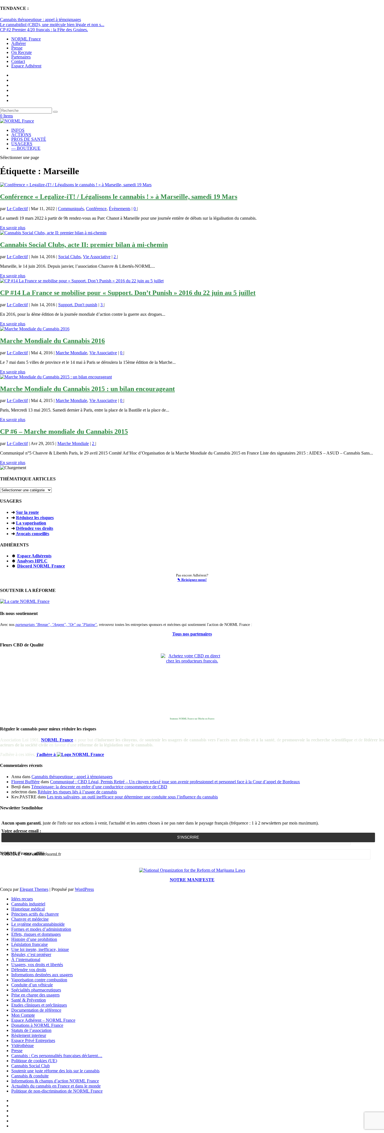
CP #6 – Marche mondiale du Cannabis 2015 (64, 431)
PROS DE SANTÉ (28, 139)
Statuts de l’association (31, 1030)
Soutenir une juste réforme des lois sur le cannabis (55, 1070)
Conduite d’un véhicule (32, 984)
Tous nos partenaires (192, 634)
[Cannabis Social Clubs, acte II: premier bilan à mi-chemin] (53, 232)
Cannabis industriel (28, 904)
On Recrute (21, 52)
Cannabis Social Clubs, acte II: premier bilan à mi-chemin (84, 244)
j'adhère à (47, 754)
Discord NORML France (41, 566)
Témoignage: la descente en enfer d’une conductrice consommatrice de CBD (99, 786)
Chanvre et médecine (30, 919)
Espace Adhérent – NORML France (43, 1020)
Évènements (119, 208)
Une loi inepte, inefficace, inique (40, 949)
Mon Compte (23, 1015)
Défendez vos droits (34, 528)
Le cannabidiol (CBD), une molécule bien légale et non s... (52, 24)
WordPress (84, 889)
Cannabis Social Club (30, 1065)
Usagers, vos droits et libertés (37, 964)
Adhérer (18, 43)
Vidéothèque (22, 1045)
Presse (16, 48)
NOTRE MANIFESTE (192, 879)
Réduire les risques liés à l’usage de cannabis (77, 791)
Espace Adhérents (34, 555)
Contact (18, 61)
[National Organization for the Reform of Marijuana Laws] (192, 870)
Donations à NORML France (37, 1025)
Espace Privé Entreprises (33, 1040)
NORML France (26, 39)
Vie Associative (96, 256)
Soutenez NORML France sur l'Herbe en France (192, 719)
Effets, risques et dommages (36, 934)
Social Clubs (69, 256)
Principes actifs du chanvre (35, 914)
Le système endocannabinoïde (38, 924)
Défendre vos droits (28, 969)
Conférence (96, 208)
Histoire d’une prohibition (34, 939)
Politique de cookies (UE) (34, 1060)
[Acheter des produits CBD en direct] (192, 684)
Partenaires (21, 57)
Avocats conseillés (32, 533)
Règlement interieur (28, 1035)
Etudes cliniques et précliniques (39, 1005)
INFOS (17, 130)
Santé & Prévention (28, 1000)
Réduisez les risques (35, 517)
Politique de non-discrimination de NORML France (57, 1091)
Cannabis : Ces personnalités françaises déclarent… (56, 1055)
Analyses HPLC (32, 560)
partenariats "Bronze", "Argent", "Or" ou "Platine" (56, 624)
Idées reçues (22, 898)
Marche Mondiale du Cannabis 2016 (52, 340)
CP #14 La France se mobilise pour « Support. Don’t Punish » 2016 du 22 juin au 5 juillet (128, 292)
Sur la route (27, 512)
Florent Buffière (25, 781)
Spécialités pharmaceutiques (36, 989)
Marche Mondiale (71, 352)
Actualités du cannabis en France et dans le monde (56, 1086)
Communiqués (71, 208)
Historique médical (28, 909)
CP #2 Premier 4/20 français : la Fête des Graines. (44, 29)
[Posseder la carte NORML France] (24, 601)
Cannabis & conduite (30, 1075)
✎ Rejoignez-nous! (192, 580)
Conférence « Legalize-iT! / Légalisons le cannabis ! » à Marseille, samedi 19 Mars (118, 196)
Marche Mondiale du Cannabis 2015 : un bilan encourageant (87, 388)
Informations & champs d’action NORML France (55, 1080)
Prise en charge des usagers (35, 995)
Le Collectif (17, 208)
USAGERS (21, 143)
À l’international (25, 959)
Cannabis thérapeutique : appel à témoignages (40, 19)
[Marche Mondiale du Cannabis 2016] (34, 328)
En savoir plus (12, 227)
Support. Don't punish (77, 304)
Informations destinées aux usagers (42, 974)
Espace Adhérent (26, 65)
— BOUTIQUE (25, 148)
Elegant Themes (34, 889)
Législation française (29, 944)
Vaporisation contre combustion (39, 979)
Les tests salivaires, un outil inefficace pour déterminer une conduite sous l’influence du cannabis (132, 796)
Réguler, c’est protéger (31, 954)
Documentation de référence (36, 1010)
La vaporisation (31, 523)
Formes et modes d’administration (41, 929)
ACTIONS (21, 134)
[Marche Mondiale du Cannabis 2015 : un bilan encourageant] (56, 376)
